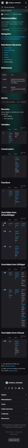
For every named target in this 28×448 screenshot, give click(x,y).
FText (10, 274)
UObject (6, 52)
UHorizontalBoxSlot (10, 192)
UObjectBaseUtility (9, 50)
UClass (10, 223)
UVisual (6, 55)
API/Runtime (8, 37)
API (2, 37)
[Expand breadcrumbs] (11, 14)
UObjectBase (7, 47)
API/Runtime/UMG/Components (10, 39)
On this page (5, 29)
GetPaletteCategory (17, 274)
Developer (6, 14)
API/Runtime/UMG (19, 37)
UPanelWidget (8, 59)
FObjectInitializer (17, 166)
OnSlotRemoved (17, 248)
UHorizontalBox (17, 159)
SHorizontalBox (10, 140)
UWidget (6, 57)
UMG (12, 74)
